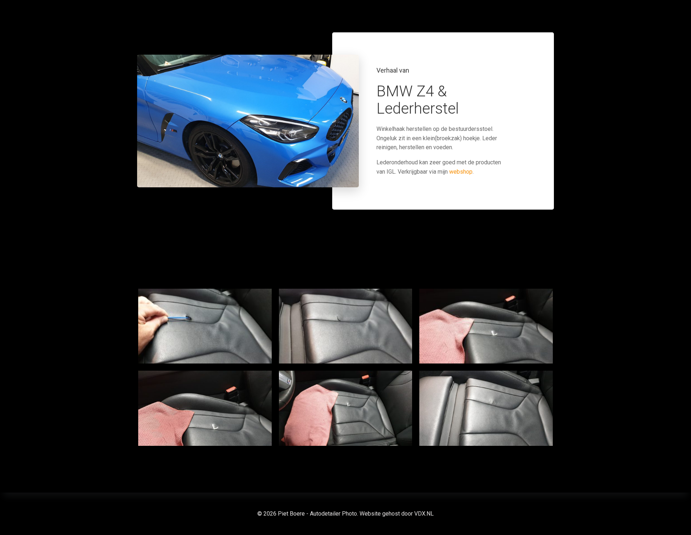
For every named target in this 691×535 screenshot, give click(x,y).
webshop (461, 171)
